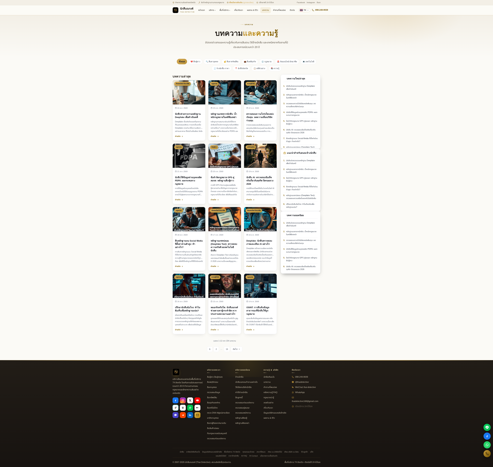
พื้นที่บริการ (224, 10)
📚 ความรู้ (275, 68)
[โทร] (487, 453)
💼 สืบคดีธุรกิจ (250, 62)
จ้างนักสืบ (239, 377)
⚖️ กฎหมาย (266, 62)
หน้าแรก (201, 10)
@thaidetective (302, 382)
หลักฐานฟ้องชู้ (241, 418)
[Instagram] (183, 400)
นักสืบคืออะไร (269, 377)
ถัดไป (235, 349)
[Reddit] (183, 415)
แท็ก (311, 452)
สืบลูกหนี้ (239, 397)
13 (227, 349)
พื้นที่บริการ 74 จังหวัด (232, 452)
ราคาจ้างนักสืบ (234, 456)
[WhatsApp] (487, 444)
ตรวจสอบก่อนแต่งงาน (216, 438)
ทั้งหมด (182, 62)
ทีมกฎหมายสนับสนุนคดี (217, 433)
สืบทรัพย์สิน (212, 397)
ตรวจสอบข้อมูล (213, 392)
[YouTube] (197, 400)
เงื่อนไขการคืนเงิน (241, 2)
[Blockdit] (175, 415)
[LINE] (487, 427)
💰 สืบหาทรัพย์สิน (231, 62)
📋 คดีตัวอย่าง (259, 68)
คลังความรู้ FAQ (270, 392)
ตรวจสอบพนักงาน (243, 412)
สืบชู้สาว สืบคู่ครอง (215, 377)
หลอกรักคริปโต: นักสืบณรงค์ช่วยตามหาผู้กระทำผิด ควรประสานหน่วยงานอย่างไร (224, 310)
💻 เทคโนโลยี (308, 62)
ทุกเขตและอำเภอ (248, 452)
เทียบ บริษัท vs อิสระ (291, 452)
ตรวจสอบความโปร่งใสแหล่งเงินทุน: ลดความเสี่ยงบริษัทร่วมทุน (260, 117)
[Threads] (183, 408)
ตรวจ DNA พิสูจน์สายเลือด (218, 412)
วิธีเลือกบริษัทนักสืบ (243, 387)
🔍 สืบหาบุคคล (212, 62)
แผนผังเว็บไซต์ (221, 456)
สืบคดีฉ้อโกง (212, 407)
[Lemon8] (190, 408)
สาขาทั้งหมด (261, 452)
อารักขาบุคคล (213, 418)
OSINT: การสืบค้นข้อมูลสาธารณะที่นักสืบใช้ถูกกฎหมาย (257, 310)
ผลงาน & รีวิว (252, 10)
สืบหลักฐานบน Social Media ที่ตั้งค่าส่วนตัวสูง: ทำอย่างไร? (189, 243)
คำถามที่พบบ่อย (279, 10)
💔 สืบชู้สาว (195, 62)
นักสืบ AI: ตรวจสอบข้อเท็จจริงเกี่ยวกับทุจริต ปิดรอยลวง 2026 (259, 180)
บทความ (265, 10)
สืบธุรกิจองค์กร (213, 402)
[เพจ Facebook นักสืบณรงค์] (487, 436)
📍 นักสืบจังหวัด (241, 68)
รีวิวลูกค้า (304, 452)
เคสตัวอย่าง (268, 402)
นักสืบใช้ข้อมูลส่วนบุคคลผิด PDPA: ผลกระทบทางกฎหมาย (188, 180)
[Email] (197, 415)
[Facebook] (175, 400)
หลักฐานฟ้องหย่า (242, 423)
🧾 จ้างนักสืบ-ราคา (221, 68)
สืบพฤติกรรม (212, 382)
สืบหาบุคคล (212, 387)
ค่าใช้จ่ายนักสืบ (241, 392)
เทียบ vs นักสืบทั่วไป (275, 452)
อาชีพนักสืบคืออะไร (193, 452)
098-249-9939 (321, 10)
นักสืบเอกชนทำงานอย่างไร (246, 382)
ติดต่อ (292, 10)
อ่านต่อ (178, 136)
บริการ (211, 10)
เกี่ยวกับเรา (238, 10)
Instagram (311, 2)
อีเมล (318, 2)
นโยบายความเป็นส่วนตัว (268, 456)
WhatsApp (300, 392)
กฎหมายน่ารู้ (269, 397)
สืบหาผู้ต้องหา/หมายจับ (216, 423)
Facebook (301, 2)
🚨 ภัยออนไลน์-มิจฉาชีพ (287, 62)
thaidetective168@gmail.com (305, 401)
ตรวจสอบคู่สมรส (242, 407)
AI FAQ (244, 456)
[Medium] (197, 408)
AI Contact (253, 456)
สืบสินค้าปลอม (213, 428)
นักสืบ (182, 452)
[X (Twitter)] (190, 400)
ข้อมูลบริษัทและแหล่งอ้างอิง (275, 412)
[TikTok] (175, 408)
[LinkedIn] (190, 415)
